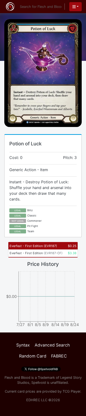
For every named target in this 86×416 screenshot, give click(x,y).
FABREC (59, 355)
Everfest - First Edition (33, 246)
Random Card (32, 355)
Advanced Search (52, 345)
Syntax (23, 345)
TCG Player (71, 391)
